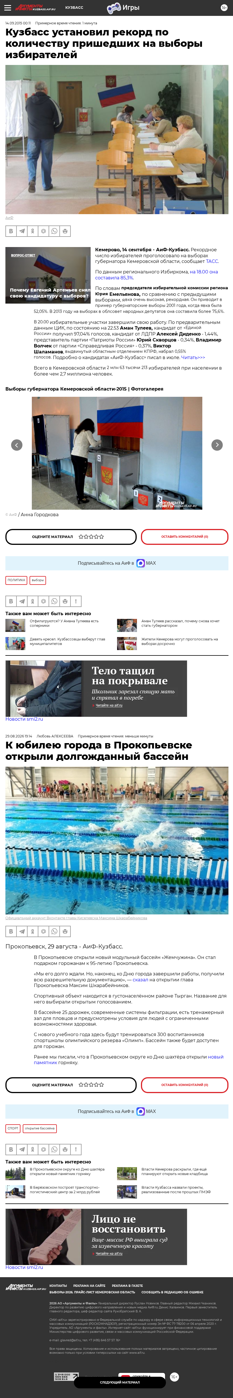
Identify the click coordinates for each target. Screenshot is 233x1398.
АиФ (9, 218)
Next (217, 445)
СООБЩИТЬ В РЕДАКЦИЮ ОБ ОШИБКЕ (172, 1292)
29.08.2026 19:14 (18, 736)
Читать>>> (193, 357)
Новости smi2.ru (24, 719)
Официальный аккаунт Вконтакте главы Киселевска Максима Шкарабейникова (76, 918)
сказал (141, 979)
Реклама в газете (127, 1286)
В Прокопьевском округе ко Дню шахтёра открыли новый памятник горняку (67, 1171)
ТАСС (212, 261)
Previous (17, 445)
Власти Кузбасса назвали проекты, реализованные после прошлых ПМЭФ (176, 1189)
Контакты (58, 1286)
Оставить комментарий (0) (184, 537)
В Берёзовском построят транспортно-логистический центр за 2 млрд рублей (65, 1189)
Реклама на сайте (89, 1286)
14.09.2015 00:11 (18, 23)
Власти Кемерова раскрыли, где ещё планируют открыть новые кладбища (175, 1171)
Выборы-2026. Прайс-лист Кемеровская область (92, 1292)
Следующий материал (120, 1382)
